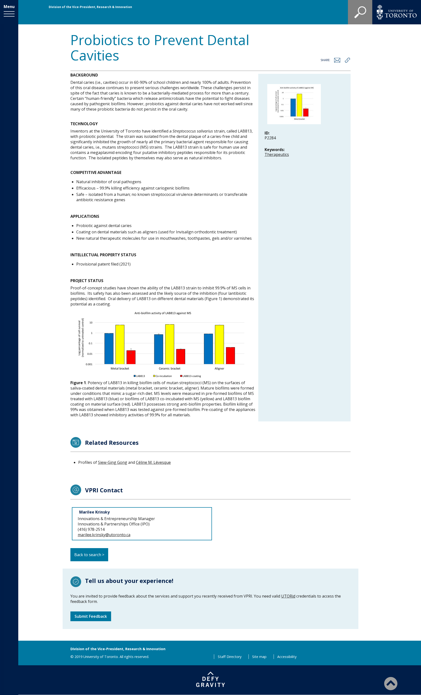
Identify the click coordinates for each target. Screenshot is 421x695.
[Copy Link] (347, 60)
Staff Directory (229, 656)
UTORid (288, 596)
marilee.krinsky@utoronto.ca (104, 534)
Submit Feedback (91, 616)
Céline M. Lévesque (153, 462)
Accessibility (287, 656)
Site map (259, 656)
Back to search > (89, 554)
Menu (9, 6)
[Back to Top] (391, 683)
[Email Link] (337, 60)
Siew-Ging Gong (112, 462)
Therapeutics (277, 154)
